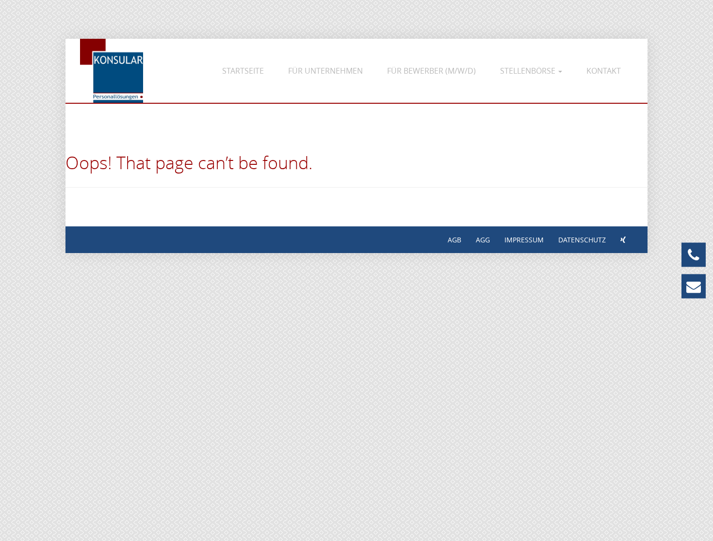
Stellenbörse (528, 70)
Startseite (243, 70)
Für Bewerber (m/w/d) (431, 70)
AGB (454, 239)
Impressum (524, 239)
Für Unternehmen (325, 70)
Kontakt (603, 70)
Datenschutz (582, 239)
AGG (483, 239)
